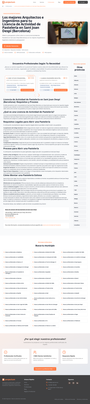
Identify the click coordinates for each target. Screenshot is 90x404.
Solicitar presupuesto (28, 90)
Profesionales (51, 2)
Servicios (42, 2)
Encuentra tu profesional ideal (44, 369)
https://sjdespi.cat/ (10, 217)
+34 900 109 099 (52, 385)
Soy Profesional (70, 2)
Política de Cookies (59, 399)
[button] (38, 95)
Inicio (34, 2)
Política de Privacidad (70, 399)
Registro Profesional (29, 391)
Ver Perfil (14, 90)
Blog (59, 2)
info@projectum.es (53, 382)
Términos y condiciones (82, 399)
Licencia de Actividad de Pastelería (52, 225)
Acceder (83, 2)
